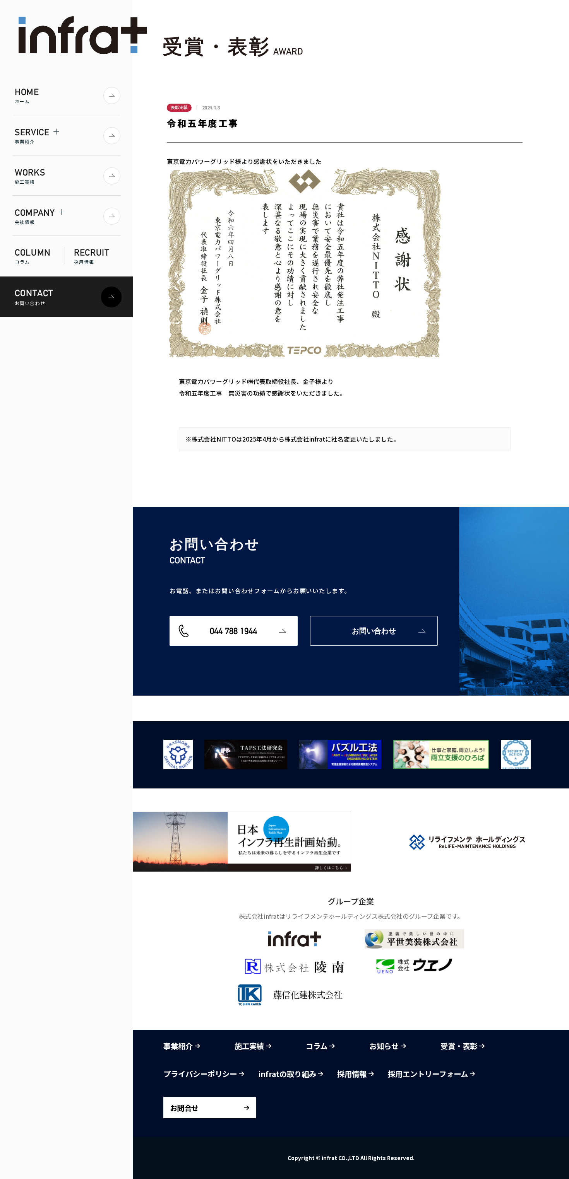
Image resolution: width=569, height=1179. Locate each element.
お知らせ (384, 1045)
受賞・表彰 (459, 1045)
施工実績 (250, 1045)
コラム (317, 1045)
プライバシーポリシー (200, 1073)
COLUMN (33, 255)
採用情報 (352, 1073)
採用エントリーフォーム (429, 1073)
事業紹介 (178, 1045)
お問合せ (184, 1107)
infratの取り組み (288, 1073)
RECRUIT (92, 255)
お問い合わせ (374, 630)
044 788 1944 (233, 631)
